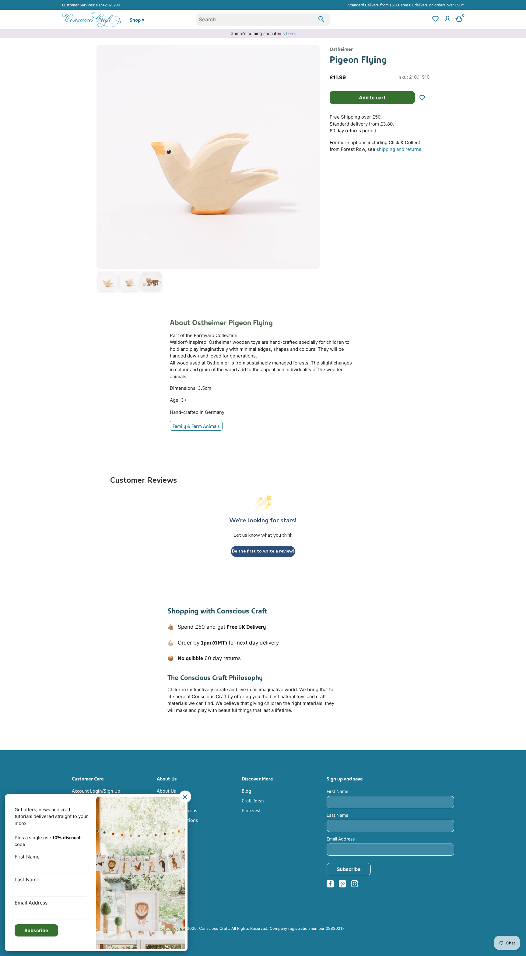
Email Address (341, 838)
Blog (246, 790)
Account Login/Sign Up (96, 790)
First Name (337, 791)
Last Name (337, 815)
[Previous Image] (102, 170)
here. (291, 33)
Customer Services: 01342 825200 (91, 5)
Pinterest (251, 810)
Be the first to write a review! (263, 551)
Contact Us (168, 800)
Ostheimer (341, 48)
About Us (166, 790)
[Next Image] (314, 170)
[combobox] (263, 19)
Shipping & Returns (177, 810)
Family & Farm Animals (196, 425)
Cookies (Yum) (171, 839)
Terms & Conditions (177, 819)
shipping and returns (399, 149)
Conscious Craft (214, 928)
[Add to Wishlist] (425, 97)
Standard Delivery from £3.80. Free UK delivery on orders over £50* (406, 5)
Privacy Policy (171, 829)
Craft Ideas (253, 800)
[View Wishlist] (434, 19)
